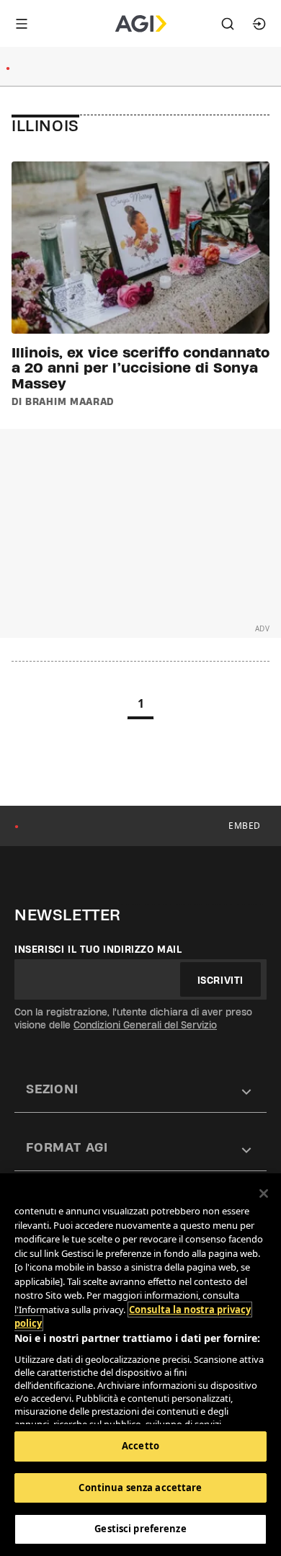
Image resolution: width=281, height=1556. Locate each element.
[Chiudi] (264, 1193)
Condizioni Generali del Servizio (145, 1025)
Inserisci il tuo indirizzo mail (98, 949)
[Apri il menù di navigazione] (21, 24)
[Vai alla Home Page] (141, 23)
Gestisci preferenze (140, 1528)
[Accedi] (259, 24)
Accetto (140, 1445)
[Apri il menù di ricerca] (227, 24)
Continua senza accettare (140, 1487)
